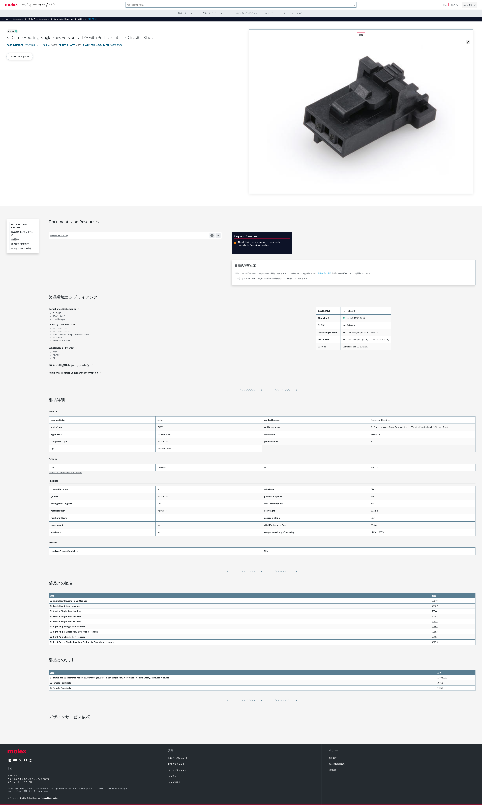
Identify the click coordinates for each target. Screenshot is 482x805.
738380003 (442, 677)
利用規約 (333, 758)
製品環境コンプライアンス (22, 233)
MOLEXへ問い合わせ (177, 758)
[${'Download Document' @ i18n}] (218, 235)
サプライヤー (174, 776)
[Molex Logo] (30, 5)
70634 (435, 642)
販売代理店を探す (176, 764)
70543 (435, 616)
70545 (435, 621)
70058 (440, 682)
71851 (440, 688)
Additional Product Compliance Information (73, 372)
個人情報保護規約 (337, 764)
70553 (435, 631)
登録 (444, 4)
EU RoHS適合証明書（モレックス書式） (69, 365)
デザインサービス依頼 (21, 248)
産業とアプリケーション (214, 13)
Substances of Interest (61, 347)
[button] (468, 42)
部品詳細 (15, 239)
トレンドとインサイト (245, 13)
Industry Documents (60, 324)
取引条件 (333, 770)
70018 (435, 601)
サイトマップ (13, 798)
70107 (435, 606)
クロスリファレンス (177, 770)
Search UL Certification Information (65, 472)
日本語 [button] (470, 5)
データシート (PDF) (59, 235)
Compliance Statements (62, 308)
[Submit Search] (353, 5)
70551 (435, 626)
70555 (435, 637)
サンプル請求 (174, 782)
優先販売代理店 (325, 273)
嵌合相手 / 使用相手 (20, 244)
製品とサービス (185, 13)
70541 (435, 611)
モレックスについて (293, 13)
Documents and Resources (19, 226)
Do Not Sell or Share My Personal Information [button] (39, 798)
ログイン (455, 4)
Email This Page (18, 56)
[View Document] (212, 235)
